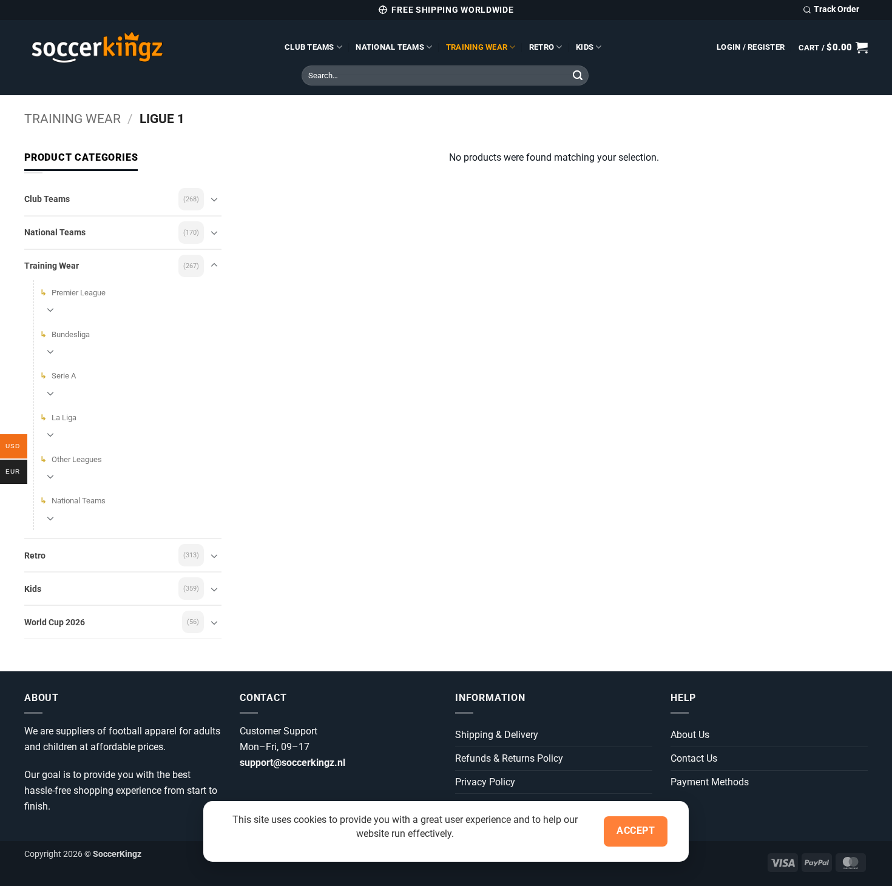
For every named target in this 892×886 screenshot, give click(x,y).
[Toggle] (214, 199)
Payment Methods (710, 782)
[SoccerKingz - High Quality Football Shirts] (145, 47)
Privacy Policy (485, 782)
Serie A (64, 375)
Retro (541, 47)
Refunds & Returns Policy (509, 758)
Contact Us (694, 758)
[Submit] (577, 75)
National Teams (390, 47)
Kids (584, 47)
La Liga (64, 417)
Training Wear (476, 47)
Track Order (836, 9)
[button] (751, 47)
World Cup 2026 (54, 622)
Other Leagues (77, 459)
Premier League (79, 292)
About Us (690, 734)
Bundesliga (71, 334)
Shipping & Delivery (496, 734)
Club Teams (309, 47)
